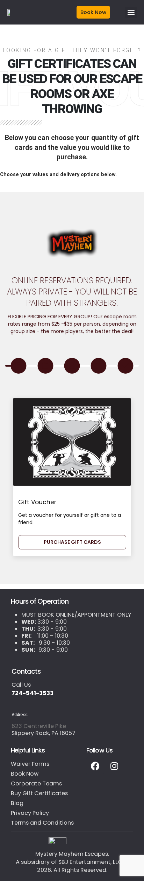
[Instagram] (114, 766)
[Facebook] (95, 766)
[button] (131, 12)
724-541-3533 (32, 693)
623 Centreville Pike (39, 726)
